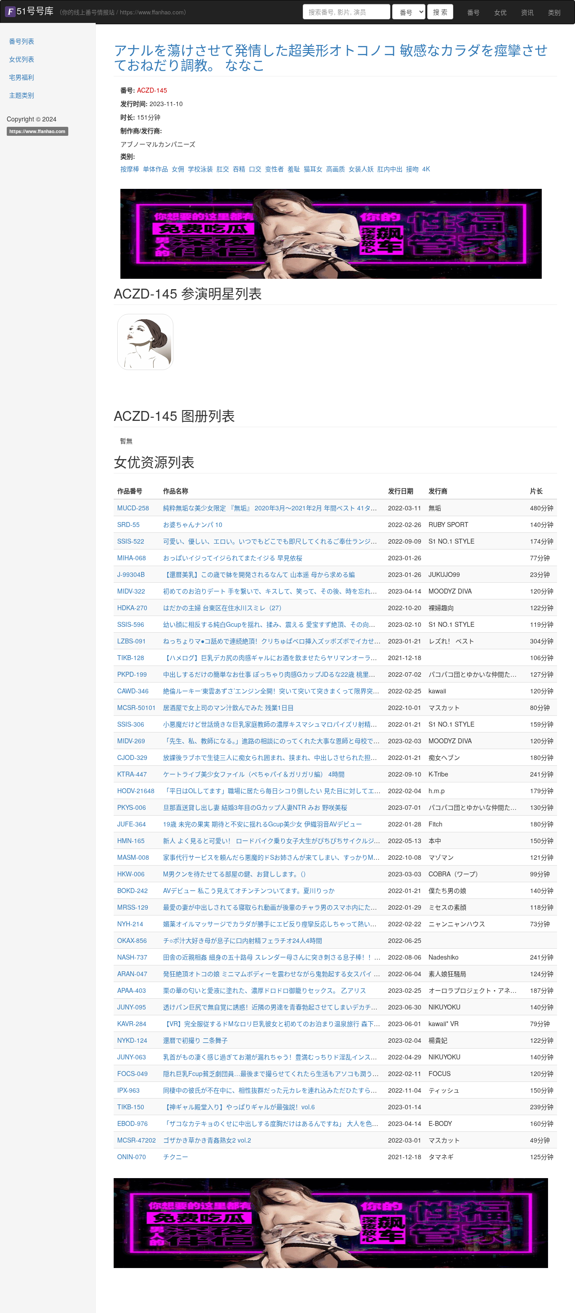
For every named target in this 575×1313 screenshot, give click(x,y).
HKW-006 (131, 873)
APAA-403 (131, 990)
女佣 (178, 168)
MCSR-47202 (136, 1139)
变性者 (274, 168)
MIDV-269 (131, 740)
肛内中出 (389, 168)
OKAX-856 (132, 940)
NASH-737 (132, 956)
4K (426, 168)
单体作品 (155, 168)
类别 (554, 12)
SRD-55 (128, 524)
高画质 (335, 168)
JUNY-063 (131, 1056)
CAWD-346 (133, 690)
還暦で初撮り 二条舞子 (195, 1040)
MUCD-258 (133, 507)
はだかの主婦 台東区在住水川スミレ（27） (224, 607)
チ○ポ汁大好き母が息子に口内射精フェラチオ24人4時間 (242, 940)
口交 (255, 168)
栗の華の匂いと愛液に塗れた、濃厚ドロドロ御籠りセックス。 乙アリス (264, 990)
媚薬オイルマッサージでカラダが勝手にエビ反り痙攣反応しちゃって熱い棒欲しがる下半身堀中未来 (304, 923)
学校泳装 (200, 168)
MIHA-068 (131, 557)
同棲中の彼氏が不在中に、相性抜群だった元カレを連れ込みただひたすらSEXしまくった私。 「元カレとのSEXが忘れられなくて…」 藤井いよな (369, 1089)
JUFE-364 (131, 823)
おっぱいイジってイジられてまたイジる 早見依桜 (232, 557)
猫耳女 (313, 168)
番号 (473, 12)
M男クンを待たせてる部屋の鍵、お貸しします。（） (236, 873)
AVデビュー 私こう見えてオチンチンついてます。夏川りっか (249, 890)
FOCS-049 (132, 1073)
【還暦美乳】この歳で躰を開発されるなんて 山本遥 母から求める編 (259, 574)
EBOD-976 (132, 1123)
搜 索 (440, 11)
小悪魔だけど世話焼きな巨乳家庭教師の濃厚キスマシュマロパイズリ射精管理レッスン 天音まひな (302, 723)
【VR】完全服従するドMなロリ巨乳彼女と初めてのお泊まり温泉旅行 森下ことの (278, 1023)
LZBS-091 (131, 640)
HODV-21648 (136, 790)
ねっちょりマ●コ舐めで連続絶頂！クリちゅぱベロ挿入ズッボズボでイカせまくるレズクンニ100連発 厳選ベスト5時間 (330, 640)
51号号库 (35, 10)
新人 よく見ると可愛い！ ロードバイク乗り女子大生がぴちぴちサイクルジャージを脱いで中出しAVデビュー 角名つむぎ (333, 840)
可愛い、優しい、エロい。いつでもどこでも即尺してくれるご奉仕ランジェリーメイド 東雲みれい (302, 540)
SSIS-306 (130, 723)
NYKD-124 (132, 1040)
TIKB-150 (130, 1106)
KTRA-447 (132, 773)
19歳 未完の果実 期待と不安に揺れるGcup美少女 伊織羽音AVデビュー (262, 823)
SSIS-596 (130, 624)
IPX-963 (128, 1089)
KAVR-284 (131, 1023)
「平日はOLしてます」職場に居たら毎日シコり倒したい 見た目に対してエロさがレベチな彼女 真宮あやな (313, 790)
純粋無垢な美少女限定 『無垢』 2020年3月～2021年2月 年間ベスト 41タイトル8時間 (284, 507)
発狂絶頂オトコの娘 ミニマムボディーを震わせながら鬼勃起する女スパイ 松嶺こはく (284, 973)
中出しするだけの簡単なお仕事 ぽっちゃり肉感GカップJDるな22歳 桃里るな (272, 674)
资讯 (527, 12)
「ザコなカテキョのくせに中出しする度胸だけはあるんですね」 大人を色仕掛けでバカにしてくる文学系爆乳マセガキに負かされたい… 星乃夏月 (369, 1123)
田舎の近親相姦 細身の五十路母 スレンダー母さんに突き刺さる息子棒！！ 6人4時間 (282, 956)
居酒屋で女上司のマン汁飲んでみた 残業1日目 (228, 707)
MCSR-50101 (136, 707)
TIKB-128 (130, 657)
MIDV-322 (131, 590)
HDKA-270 (132, 607)
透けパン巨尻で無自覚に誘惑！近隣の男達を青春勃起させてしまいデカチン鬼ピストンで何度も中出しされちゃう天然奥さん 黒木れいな (356, 1006)
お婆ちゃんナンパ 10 (192, 524)
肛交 (223, 168)
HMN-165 (131, 840)
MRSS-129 (132, 906)
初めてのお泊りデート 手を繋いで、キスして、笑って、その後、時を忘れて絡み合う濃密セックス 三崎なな (315, 590)
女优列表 (21, 58)
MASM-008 (133, 857)
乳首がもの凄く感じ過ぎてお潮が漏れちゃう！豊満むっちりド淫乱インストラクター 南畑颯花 (296, 1056)
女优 (500, 12)
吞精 (239, 168)
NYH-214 (130, 923)
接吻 (412, 168)
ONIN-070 (131, 1156)
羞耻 (294, 168)
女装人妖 (361, 168)
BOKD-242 (132, 890)
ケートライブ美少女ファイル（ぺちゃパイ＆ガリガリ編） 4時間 (254, 773)
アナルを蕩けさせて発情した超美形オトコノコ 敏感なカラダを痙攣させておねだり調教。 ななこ (331, 57)
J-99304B (131, 574)
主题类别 (21, 94)
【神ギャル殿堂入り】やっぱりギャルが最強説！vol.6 (239, 1106)
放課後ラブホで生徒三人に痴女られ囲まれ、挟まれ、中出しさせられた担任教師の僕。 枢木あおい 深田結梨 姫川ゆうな (332, 757)
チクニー (175, 1156)
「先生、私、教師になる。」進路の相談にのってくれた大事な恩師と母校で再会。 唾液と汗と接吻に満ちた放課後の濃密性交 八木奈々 (351, 740)
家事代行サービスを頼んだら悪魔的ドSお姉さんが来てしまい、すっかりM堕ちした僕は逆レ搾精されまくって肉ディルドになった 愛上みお (360, 857)
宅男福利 (21, 76)
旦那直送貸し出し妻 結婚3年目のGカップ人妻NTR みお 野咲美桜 (255, 807)
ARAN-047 (132, 973)
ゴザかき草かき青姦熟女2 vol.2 (207, 1139)
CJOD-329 (132, 757)
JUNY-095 (131, 1006)
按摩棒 (129, 168)
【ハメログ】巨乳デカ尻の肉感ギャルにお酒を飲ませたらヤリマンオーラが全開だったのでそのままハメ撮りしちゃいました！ (342, 657)
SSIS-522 (130, 540)
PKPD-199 (132, 674)
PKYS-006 (131, 807)
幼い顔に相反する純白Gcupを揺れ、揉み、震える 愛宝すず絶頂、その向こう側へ (278, 624)
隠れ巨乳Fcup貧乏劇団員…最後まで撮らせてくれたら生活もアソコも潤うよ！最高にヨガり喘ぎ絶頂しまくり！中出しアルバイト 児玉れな (360, 1073)
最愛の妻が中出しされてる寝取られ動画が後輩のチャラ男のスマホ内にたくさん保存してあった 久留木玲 (311, 906)
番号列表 (21, 40)
